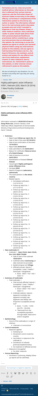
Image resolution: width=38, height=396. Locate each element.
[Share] (33, 103)
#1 (36, 103)
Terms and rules (14, 389)
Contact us (4, 389)
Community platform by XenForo (17, 394)
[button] (2, 386)
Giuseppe (5, 91)
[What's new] (32, 2)
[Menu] (2, 2)
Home (3, 390)
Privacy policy (24, 389)
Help (31, 389)
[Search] (36, 2)
